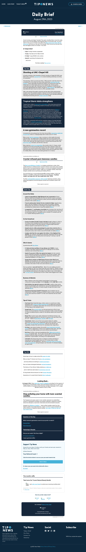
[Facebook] (45, 531)
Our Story (10, 4)
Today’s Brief (20, 4)
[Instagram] (51, 531)
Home (3, 4)
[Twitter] (48, 531)
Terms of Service (44, 546)
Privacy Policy (52, 546)
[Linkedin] (54, 531)
